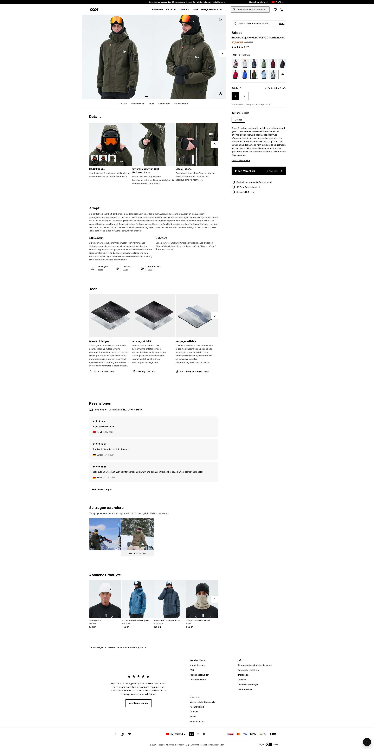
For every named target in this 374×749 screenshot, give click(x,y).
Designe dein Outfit (211, 9)
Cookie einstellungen (248, 684)
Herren (169, 9)
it (204, 733)
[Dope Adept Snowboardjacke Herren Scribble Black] (273, 74)
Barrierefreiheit (245, 689)
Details (123, 103)
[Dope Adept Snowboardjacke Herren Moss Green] (264, 63)
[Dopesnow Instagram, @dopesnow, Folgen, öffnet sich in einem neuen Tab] (122, 734)
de (191, 733)
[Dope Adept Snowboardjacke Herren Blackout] (282, 63)
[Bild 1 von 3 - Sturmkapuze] (110, 144)
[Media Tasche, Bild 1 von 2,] (181, 159)
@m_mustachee (137, 553)
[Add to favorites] (220, 20)
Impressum (243, 674)
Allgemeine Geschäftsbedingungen (255, 665)
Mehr (281, 23)
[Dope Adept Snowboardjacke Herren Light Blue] (264, 74)
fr (198, 733)
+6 (282, 74)
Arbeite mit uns (197, 721)
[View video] (190, 57)
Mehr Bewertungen (102, 489)
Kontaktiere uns (197, 665)
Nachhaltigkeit (197, 706)
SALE (195, 9)
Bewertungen (181, 103)
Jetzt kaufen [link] (219, 2)
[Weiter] (214, 144)
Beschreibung (137, 103)
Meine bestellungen (199, 674)
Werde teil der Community (202, 702)
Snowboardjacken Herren (102, 647)
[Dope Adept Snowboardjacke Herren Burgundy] (273, 63)
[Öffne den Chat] (367, 742)
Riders (193, 716)
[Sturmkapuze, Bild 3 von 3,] (112, 159)
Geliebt (238, 119)
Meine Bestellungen (258, 2)
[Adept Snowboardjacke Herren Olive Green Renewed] (105, 534)
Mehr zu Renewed (241, 160)
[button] (268, 744)
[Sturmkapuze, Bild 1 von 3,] (94, 159)
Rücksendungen (198, 679)
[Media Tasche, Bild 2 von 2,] (190, 159)
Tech (151, 103)
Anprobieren (164, 103)
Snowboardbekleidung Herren (132, 647)
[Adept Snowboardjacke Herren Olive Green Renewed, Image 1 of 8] (118, 57)
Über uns (194, 711)
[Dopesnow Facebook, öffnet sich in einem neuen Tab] (115, 734)
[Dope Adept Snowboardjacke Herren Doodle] (235, 63)
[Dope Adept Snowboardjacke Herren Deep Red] (235, 74)
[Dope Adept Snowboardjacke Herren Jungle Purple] (254, 63)
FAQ (192, 670)
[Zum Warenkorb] (282, 9)
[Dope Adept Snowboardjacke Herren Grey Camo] (245, 63)
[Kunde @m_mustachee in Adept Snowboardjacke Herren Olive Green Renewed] (137, 534)
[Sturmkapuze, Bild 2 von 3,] (103, 159)
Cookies (242, 679)
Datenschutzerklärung (248, 670)
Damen (183, 9)
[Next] (222, 53)
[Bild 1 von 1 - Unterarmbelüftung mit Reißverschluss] (153, 144)
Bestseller (157, 9)
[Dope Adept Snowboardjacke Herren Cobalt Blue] (245, 74)
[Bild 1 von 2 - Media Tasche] (197, 144)
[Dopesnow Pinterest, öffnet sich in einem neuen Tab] (129, 734)
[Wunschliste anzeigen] (275, 9)
